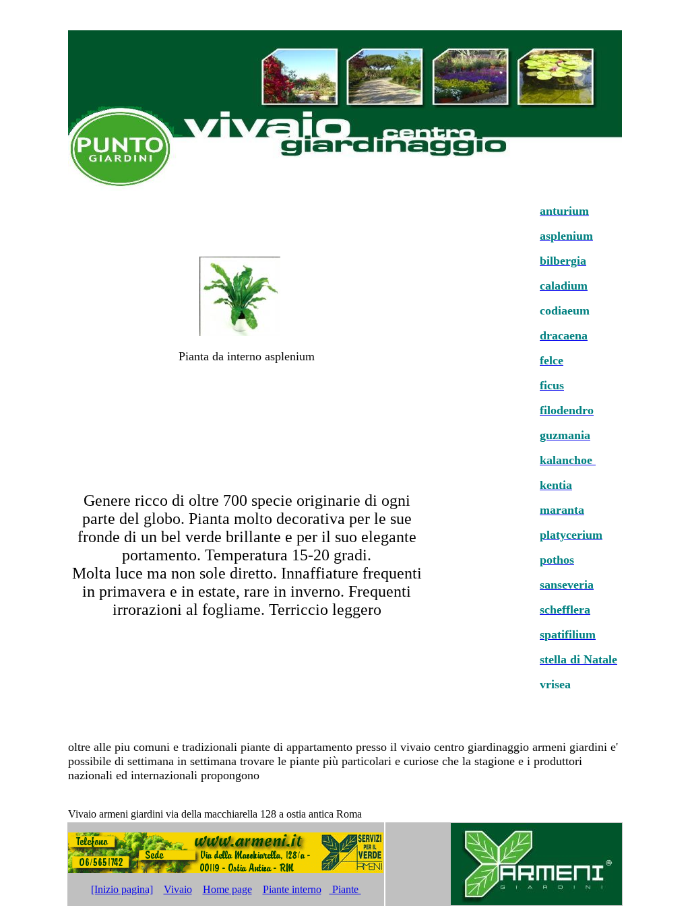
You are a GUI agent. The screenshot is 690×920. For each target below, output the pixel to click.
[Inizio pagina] (122, 889)
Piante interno (292, 889)
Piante (345, 889)
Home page (227, 889)
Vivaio (178, 889)
